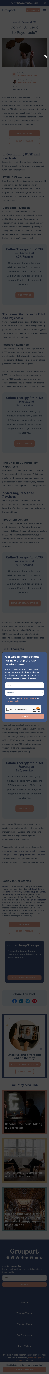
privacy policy (14, 701)
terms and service (28, 698)
